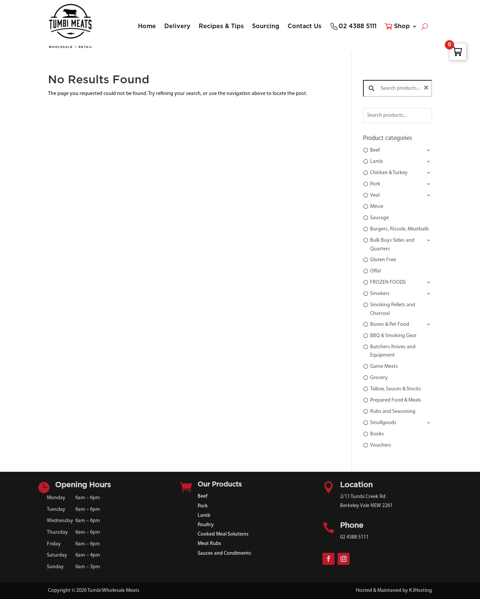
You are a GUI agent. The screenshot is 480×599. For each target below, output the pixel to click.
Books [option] (377, 434)
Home (147, 26)
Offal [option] (375, 271)
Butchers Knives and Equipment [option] (393, 351)
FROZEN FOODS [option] (388, 282)
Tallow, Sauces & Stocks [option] (395, 389)
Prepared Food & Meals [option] (395, 400)
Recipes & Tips (221, 26)
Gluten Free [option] (383, 260)
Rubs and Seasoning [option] (393, 411)
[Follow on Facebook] (328, 559)
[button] (397, 150)
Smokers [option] (380, 293)
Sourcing (265, 26)
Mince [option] (376, 206)
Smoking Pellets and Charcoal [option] (392, 309)
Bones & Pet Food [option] (389, 324)
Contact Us (304, 26)
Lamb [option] (376, 161)
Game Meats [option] (384, 366)
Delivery (177, 26)
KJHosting (420, 590)
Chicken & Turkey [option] (389, 173)
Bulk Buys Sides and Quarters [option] (392, 244)
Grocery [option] (379, 378)
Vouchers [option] (380, 445)
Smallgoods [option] (383, 423)
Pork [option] (375, 184)
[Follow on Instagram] (344, 559)
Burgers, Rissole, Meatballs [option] (399, 229)
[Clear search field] (427, 88)
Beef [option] (375, 150)
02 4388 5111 (357, 26)
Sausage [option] (379, 218)
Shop (402, 26)
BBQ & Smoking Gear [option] (393, 336)
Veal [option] (375, 195)
